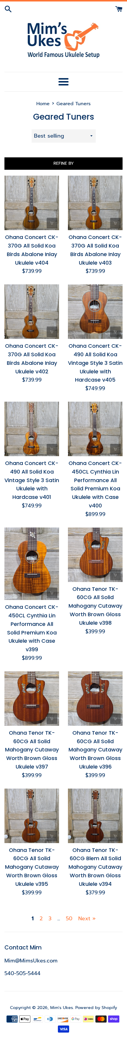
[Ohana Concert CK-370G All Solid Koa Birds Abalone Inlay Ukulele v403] (95, 203)
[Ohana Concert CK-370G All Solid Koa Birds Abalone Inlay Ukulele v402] (31, 311)
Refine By (63, 163)
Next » (87, 918)
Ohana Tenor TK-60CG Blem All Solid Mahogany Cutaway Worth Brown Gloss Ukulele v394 (95, 867)
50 (69, 918)
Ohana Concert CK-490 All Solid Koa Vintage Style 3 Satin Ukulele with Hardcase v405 (95, 362)
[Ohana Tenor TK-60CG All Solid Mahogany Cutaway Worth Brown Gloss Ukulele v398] (95, 554)
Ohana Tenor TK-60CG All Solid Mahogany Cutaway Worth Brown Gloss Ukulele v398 (95, 605)
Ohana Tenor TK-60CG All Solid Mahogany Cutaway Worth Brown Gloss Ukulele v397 (32, 749)
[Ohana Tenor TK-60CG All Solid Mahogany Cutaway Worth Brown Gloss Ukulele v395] (31, 816)
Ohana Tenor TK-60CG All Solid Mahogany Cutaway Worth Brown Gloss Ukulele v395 (32, 867)
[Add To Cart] (52, 223)
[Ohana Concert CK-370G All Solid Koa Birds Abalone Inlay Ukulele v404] (31, 203)
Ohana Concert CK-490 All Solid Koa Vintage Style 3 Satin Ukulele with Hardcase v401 (31, 480)
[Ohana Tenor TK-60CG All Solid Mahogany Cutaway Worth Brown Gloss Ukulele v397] (31, 698)
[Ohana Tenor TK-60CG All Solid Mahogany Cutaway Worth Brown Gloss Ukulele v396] (95, 698)
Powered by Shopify (96, 1007)
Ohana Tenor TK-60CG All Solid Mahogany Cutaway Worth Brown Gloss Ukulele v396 (95, 749)
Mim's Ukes (61, 1007)
